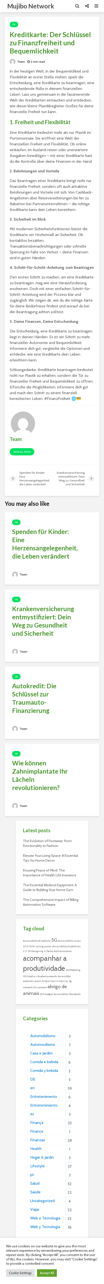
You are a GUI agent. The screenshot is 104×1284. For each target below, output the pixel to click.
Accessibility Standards (67, 994)
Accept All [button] (47, 1273)
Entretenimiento (44, 1105)
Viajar (34, 1209)
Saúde (35, 1192)
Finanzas (37, 1140)
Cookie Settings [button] (20, 1273)
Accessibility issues (69, 940)
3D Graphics (30, 976)
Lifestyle (37, 1166)
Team (20, 61)
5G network (40, 987)
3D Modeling (73, 970)
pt (32, 1174)
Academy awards (47, 976)
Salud (34, 1183)
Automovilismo (42, 1044)
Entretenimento (43, 1096)
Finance (36, 1131)
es (32, 1114)
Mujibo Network (30, 6)
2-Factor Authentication (58, 951)
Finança (36, 1122)
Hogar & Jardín (42, 1157)
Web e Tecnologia (45, 1218)
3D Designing (35, 951)
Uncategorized (42, 1200)
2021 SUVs (29, 946)
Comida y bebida (44, 1070)
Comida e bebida (44, 1062)
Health (35, 1148)
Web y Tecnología (45, 1226)
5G (54, 940)
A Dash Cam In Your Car (55, 981)
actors (38, 981)
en (32, 1088)
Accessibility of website (37, 940)
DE (13, 24)
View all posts (22, 451)
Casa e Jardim (41, 1053)
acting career (44, 946)
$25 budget (46, 994)
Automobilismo (42, 1036)
